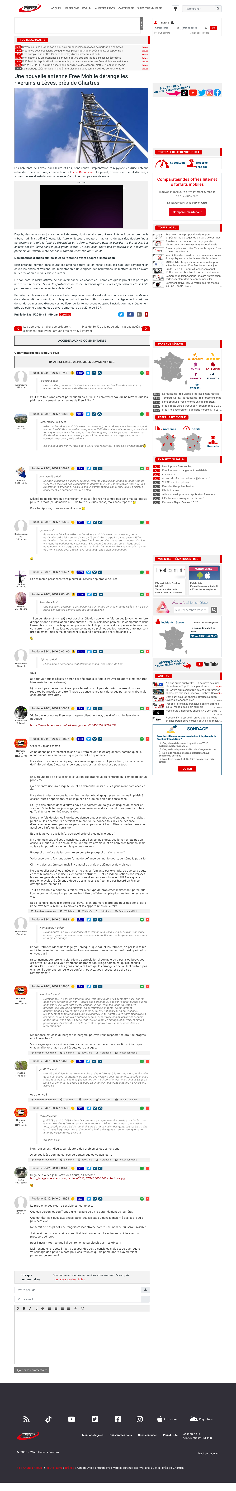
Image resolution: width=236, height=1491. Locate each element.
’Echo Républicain (82, 172)
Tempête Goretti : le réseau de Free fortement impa (191, 397)
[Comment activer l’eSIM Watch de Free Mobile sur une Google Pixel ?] (158, 285)
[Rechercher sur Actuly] (214, 610)
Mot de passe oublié (199, 32)
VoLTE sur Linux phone (175, 482)
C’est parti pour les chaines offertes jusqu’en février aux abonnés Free (191, 698)
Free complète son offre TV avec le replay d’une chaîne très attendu (61, 54)
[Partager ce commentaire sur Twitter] (88, 373)
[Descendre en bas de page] (94, 373)
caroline (65, 314)
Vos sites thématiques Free (178, 559)
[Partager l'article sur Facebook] (130, 314)
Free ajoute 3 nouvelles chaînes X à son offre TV (193, 710)
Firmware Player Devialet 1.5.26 (180, 502)
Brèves (145, 47)
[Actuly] (163, 607)
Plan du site (170, 1435)
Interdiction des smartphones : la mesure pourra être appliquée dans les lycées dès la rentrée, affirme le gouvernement (194, 258)
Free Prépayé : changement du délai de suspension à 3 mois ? (184, 472)
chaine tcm (168, 474)
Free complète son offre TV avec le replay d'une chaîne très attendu (194, 250)
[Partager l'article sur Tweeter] (121, 314)
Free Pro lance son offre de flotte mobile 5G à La (190, 409)
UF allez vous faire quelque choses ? (183, 498)
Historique (105, 911)
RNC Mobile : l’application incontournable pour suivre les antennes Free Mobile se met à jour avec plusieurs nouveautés (194, 265)
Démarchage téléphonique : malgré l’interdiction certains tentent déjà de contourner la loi (73, 68)
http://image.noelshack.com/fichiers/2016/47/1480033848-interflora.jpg (77, 1178)
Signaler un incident (204, 636)
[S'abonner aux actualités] (146, 314)
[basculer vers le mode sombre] (175, 8)
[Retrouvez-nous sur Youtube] (72, 1419)
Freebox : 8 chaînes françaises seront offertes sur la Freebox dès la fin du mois (192, 705)
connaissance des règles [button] (69, 1279)
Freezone (164, 22)
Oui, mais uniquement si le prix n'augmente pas (189, 749)
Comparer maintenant (187, 212)
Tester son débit (128, 911)
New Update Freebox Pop (177, 466)
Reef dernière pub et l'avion (177, 486)
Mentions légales (92, 1435)
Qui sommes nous (121, 1435)
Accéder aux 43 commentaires (82, 340)
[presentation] (18, 1308)
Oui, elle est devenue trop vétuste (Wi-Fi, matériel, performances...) (184, 744)
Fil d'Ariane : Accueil (30, 1467)
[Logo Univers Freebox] (30, 8)
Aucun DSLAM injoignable (206, 623)
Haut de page (207, 1453)
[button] (18, 1308)
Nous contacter (147, 1435)
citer (80, 372)
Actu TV (163, 676)
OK (213, 27)
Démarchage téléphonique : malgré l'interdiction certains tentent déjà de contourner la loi (194, 277)
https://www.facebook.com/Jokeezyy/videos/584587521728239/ (73, 725)
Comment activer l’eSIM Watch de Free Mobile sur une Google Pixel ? (194, 284)
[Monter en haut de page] (100, 373)
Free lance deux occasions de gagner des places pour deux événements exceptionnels (72, 50)
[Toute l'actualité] (141, 39)
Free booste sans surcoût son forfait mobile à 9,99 (191, 405)
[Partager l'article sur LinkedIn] (139, 314)
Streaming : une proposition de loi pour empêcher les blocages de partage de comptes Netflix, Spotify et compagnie (194, 237)
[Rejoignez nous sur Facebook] (118, 1419)
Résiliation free (170, 490)
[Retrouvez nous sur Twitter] (95, 1419)
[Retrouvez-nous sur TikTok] (49, 1419)
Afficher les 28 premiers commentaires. (84, 362)
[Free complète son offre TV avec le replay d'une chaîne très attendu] (158, 250)
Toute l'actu (54, 1467)
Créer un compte (162, 32)
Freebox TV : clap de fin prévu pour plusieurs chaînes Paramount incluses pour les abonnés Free (192, 720)
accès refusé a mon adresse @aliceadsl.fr (186, 478)
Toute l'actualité (32, 39)
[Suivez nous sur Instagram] (140, 1419)
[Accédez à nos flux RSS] (27, 1419)
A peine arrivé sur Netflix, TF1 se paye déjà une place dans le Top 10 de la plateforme (192, 684)
